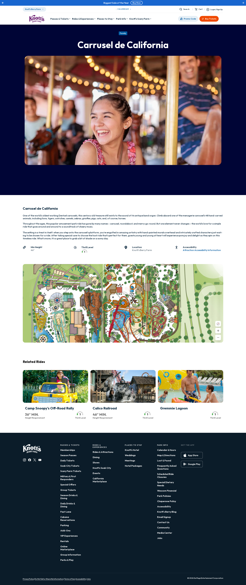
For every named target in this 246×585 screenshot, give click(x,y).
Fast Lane (65, 511)
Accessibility (164, 506)
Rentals (64, 541)
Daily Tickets (67, 460)
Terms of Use (69, 579)
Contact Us (163, 522)
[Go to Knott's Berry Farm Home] (36, 18)
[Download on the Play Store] (192, 464)
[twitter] (34, 460)
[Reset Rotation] (218, 324)
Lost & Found (164, 460)
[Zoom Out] (218, 337)
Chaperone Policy (166, 501)
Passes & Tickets (59, 18)
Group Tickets (68, 490)
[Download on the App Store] (192, 455)
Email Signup (164, 517)
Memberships (67, 450)
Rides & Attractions (103, 452)
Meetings (130, 460)
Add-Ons (65, 530)
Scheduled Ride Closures (165, 475)
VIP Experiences (69, 535)
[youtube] (40, 460)
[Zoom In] (218, 330)
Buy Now (161, 3)
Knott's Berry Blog (166, 511)
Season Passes (68, 455)
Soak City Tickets (69, 465)
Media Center (164, 532)
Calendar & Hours (166, 450)
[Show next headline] (243, 3)
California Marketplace (100, 480)
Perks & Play (66, 560)
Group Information (70, 554)
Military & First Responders (68, 478)
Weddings (130, 455)
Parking (64, 525)
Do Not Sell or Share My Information (49, 579)
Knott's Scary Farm (139, 18)
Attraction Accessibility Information (202, 250)
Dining (96, 457)
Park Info (121, 18)
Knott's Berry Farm (33, 9)
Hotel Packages (133, 465)
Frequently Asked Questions (166, 467)
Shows (96, 462)
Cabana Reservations (67, 518)
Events (96, 473)
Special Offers (68, 484)
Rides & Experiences (83, 18)
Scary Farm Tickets (70, 471)
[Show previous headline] (3, 3)
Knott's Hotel (132, 450)
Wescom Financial (166, 490)
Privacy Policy (28, 579)
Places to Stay (105, 18)
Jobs (159, 538)
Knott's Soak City (102, 467)
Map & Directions (166, 455)
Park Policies (164, 496)
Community (163, 527)
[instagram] (24, 460)
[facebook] (29, 460)
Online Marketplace (67, 548)
